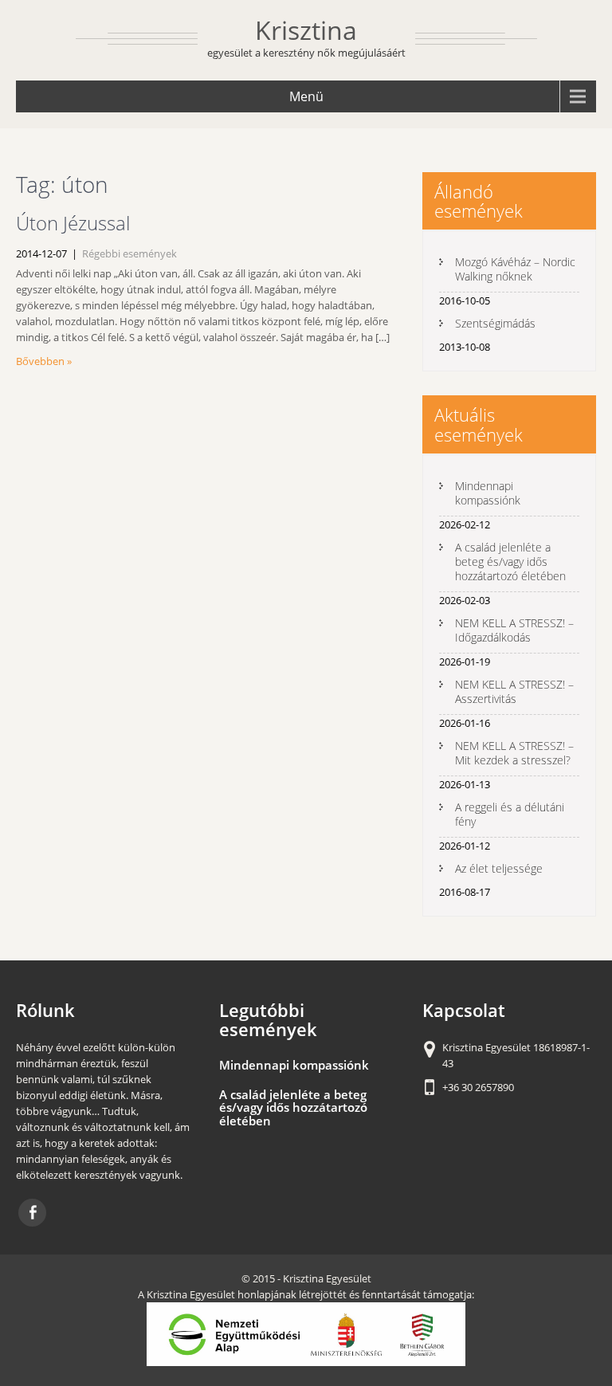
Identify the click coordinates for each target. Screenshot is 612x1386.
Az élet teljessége (499, 868)
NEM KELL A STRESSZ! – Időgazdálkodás (514, 630)
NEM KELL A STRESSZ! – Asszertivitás (514, 691)
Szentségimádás (495, 323)
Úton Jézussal (73, 223)
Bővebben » (44, 361)
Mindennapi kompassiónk (487, 493)
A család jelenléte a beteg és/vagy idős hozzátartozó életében (510, 561)
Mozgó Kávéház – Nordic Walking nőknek (515, 269)
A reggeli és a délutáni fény (509, 814)
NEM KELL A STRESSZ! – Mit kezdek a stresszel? (514, 753)
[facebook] (32, 1213)
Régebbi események (129, 253)
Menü (306, 96)
